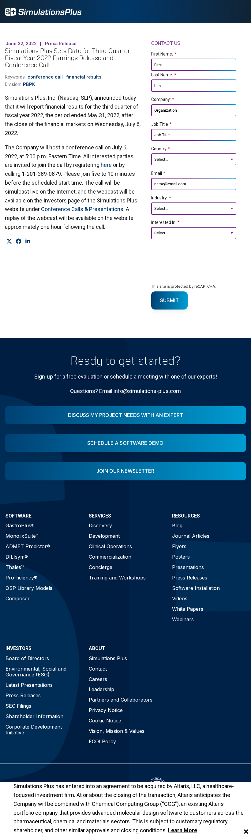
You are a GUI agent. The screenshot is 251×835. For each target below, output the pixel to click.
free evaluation (84, 376)
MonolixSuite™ (22, 536)
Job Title (161, 124)
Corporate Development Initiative (34, 730)
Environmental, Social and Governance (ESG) (36, 672)
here (106, 165)
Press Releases (189, 578)
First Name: (163, 54)
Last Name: (163, 74)
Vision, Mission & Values (116, 731)
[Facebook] (18, 241)
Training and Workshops (117, 578)
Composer (18, 598)
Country (160, 148)
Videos (179, 598)
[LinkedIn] (28, 241)
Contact (98, 669)
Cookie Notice (105, 721)
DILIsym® (17, 557)
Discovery (100, 525)
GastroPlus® (20, 525)
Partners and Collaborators (120, 700)
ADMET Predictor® (28, 546)
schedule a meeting (134, 376)
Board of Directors (27, 658)
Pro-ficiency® (21, 578)
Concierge (100, 567)
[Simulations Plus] (43, 11)
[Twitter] (9, 241)
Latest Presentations (29, 685)
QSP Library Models (29, 588)
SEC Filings (18, 706)
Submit (169, 300)
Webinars (183, 619)
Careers (98, 679)
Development (104, 536)
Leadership (101, 689)
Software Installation (196, 588)
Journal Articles (190, 536)
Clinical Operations (110, 546)
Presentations (188, 567)
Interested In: (165, 222)
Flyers (179, 546)
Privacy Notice (106, 710)
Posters (181, 557)
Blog (177, 525)
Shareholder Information (34, 716)
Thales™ (15, 567)
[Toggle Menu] (238, 11)
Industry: (161, 197)
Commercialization (110, 557)
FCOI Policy (102, 741)
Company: (162, 99)
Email (158, 173)
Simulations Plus (108, 658)
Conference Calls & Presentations (82, 209)
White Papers (187, 609)
